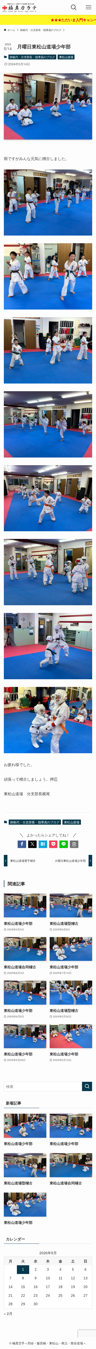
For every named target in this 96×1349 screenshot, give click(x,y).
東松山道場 (66, 57)
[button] (22, 844)
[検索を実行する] (87, 1086)
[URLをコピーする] (74, 844)
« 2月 (8, 1313)
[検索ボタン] (73, 7)
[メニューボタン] (88, 7)
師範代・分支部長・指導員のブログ (32, 57)
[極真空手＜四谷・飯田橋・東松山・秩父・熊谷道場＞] (19, 7)
